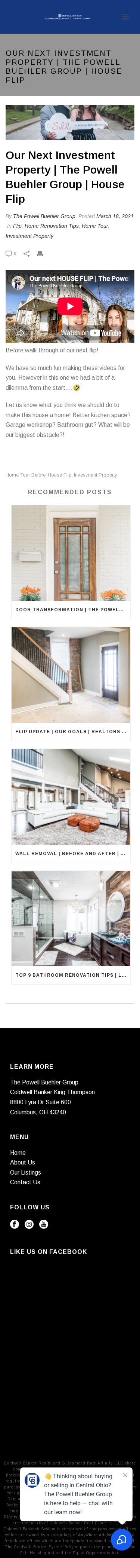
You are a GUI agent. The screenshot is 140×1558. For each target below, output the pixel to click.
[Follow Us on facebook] (14, 1225)
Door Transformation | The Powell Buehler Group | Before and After (72, 609)
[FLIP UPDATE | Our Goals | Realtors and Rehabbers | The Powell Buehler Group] (71, 675)
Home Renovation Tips (52, 226)
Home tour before (26, 474)
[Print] (43, 253)
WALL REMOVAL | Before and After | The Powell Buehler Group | (72, 853)
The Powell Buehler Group (44, 216)
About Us (22, 1162)
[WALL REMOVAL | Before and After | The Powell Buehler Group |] (71, 797)
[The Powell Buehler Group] (70, 17)
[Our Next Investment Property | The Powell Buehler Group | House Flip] (70, 122)
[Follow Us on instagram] (29, 1225)
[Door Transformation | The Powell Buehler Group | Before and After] (71, 553)
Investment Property (29, 236)
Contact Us (25, 1182)
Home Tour (95, 226)
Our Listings (25, 1172)
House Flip (60, 474)
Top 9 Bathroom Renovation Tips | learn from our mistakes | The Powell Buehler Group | (72, 975)
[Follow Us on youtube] (43, 1225)
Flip (17, 226)
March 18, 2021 (115, 216)
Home (18, 1153)
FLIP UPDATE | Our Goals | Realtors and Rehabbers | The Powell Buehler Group (72, 731)
